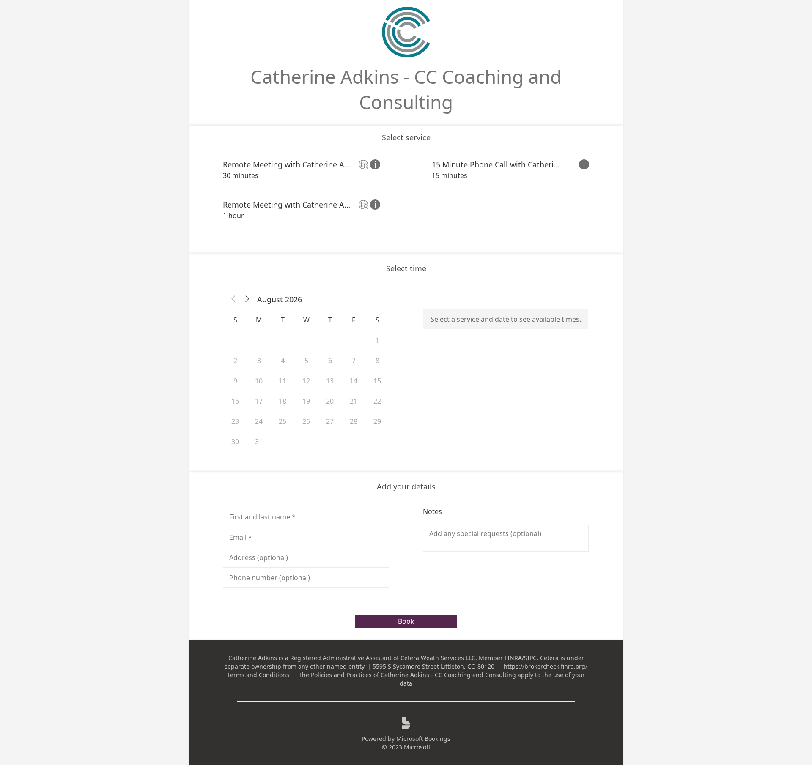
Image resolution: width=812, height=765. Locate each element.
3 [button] (259, 360)
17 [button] (259, 401)
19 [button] (306, 401)
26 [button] (306, 421)
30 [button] (235, 441)
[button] (233, 299)
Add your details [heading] (406, 486)
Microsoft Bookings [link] (423, 739)
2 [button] (235, 360)
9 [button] (235, 380)
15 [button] (377, 380)
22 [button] (377, 401)
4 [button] (283, 360)
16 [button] (235, 401)
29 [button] (377, 421)
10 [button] (259, 380)
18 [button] (282, 401)
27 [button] (330, 421)
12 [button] (306, 380)
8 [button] (377, 360)
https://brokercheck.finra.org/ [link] (545, 666)
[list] (406, 193)
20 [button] (330, 401)
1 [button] (377, 340)
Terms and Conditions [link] (258, 675)
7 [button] (354, 360)
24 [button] (259, 421)
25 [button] (282, 421)
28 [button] (353, 421)
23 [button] (235, 421)
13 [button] (330, 380)
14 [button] (353, 380)
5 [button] (306, 360)
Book (406, 621)
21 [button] (353, 401)
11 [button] (282, 380)
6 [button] (330, 360)
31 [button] (259, 441)
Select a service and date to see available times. (506, 319)
